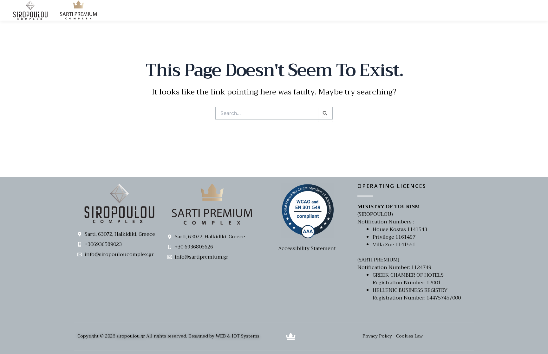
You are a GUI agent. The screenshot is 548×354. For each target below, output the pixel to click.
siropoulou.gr (130, 336)
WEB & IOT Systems (237, 336)
